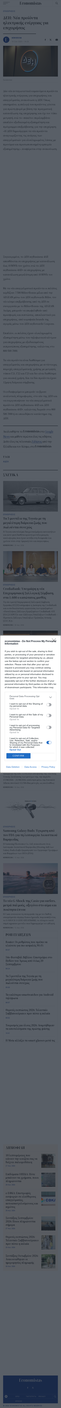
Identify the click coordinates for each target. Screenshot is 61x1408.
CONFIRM (18, 756)
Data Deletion (13, 767)
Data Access (30, 767)
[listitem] (30, 697)
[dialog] (30, 704)
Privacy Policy (48, 767)
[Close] (55, 641)
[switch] (48, 704)
